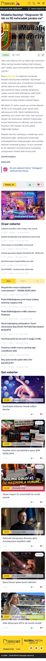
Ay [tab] (37, 281)
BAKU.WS (10, 76)
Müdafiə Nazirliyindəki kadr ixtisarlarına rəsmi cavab (20, 237)
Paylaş (8, 185)
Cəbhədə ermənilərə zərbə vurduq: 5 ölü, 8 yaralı (19, 229)
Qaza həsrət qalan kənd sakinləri (19, 582)
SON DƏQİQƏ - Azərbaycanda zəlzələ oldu (17, 269)
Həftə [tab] (23, 281)
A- (39, 55)
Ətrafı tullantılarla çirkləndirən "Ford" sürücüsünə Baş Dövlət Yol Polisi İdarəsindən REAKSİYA (22, 326)
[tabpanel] (23, 327)
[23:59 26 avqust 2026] (23, 389)
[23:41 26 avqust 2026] (23, 521)
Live (18, 649)
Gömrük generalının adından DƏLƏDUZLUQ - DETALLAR (22, 253)
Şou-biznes (13, 307)
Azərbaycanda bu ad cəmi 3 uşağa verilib (21, 338)
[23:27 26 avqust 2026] (23, 606)
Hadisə (6, 55)
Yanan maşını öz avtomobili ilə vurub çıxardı (17, 245)
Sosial (11, 295)
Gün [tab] (8, 281)
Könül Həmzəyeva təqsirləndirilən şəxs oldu (17, 261)
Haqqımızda (8, 649)
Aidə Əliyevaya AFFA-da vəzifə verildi (22, 623)
